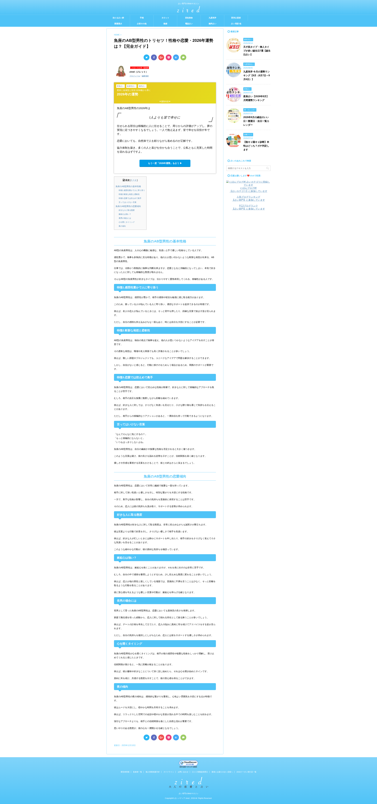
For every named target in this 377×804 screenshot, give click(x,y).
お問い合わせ (183, 772)
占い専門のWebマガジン (188, 794)
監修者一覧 (137, 772)
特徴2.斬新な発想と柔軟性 (129, 194)
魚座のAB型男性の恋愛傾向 (128, 206)
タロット (165, 18)
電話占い (189, 24)
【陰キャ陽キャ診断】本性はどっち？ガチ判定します (256, 146)
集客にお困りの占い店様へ (222, 772)
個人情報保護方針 (153, 772)
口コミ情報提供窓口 (200, 772)
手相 (142, 18)
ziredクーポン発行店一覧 (246, 772)
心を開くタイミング (127, 222)
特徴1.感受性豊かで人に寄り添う (132, 190)
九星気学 (212, 18)
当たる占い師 (118, 18)
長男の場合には (125, 218)
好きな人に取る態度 (127, 210)
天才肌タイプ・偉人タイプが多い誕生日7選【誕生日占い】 (257, 51)
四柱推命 (189, 18)
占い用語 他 (236, 24)
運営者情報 (125, 772)
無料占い (212, 24)
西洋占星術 (236, 18)
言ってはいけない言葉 (127, 202)
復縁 (165, 24)
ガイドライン (168, 772)
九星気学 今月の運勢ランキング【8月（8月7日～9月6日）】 (256, 75)
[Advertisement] (248, 259)
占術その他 (142, 24)
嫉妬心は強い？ (125, 214)
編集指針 (145, 76)
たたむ (134, 180)
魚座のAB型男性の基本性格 (128, 186)
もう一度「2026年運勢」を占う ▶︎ (165, 163)
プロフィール (134, 76)
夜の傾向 (122, 226)
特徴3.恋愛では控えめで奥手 (130, 198)
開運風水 (118, 24)
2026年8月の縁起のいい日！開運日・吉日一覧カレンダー (256, 121)
